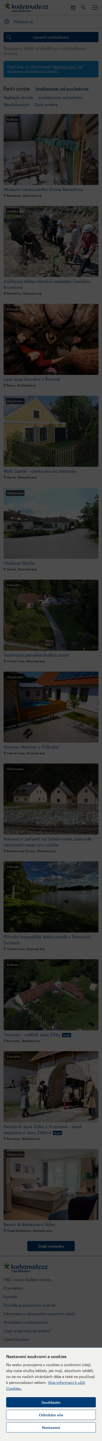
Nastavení (51, 1427)
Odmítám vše (51, 1415)
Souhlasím (51, 1402)
